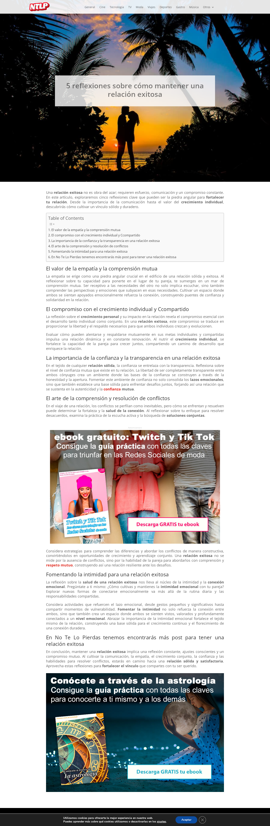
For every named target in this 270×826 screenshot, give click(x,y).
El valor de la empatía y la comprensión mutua (85, 230)
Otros (206, 7)
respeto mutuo (59, 565)
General (90, 7)
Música (194, 7)
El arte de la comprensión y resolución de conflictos (89, 246)
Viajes (151, 7)
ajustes (161, 821)
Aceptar (186, 820)
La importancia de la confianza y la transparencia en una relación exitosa (105, 241)
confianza (113, 389)
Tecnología (117, 7)
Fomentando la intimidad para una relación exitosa (89, 251)
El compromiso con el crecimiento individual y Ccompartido (95, 235)
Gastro (180, 7)
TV (129, 7)
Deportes (166, 7)
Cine (102, 7)
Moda (139, 7)
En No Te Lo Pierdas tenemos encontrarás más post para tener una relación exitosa (113, 257)
